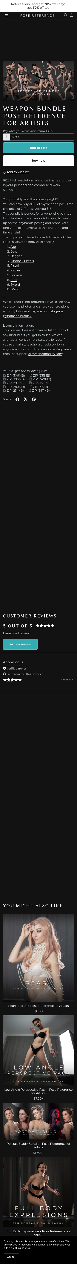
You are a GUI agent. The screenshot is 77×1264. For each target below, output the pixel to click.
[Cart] (73, 15)
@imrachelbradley (17, 316)
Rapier (15, 270)
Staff (13, 280)
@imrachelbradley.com (45, 354)
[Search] (65, 15)
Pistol (14, 265)
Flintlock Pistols (22, 261)
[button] (6, 84)
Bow (13, 251)
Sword (15, 284)
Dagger (16, 256)
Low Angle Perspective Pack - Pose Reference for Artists (38, 1091)
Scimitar (16, 275)
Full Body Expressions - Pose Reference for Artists (38, 1233)
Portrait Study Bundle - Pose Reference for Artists (38, 1145)
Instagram (55, 311)
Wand (14, 289)
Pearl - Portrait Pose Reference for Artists (38, 1006)
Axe (13, 246)
